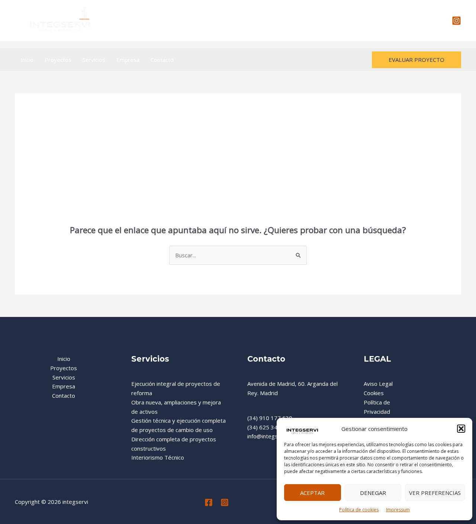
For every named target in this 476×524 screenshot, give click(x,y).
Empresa (127, 59)
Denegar (373, 492)
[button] (461, 428)
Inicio (26, 59)
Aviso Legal (378, 383)
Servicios (94, 59)
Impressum (398, 509)
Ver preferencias (435, 492)
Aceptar (312, 492)
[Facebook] (209, 502)
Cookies (374, 393)
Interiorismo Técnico (157, 457)
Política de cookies (359, 509)
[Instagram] (456, 20)
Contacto (162, 59)
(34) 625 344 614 (269, 427)
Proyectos (58, 59)
